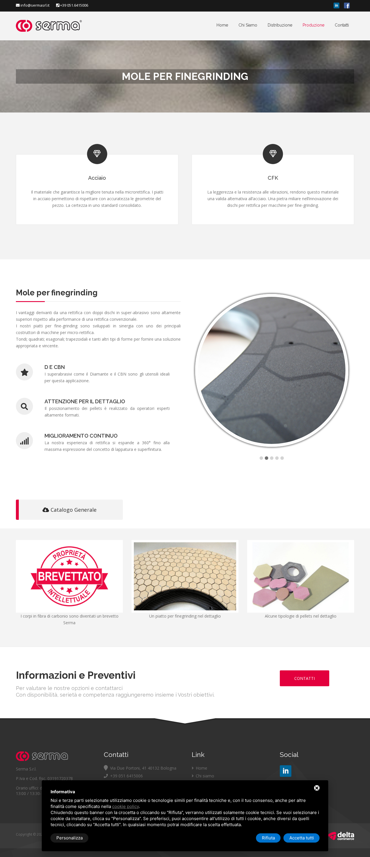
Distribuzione (280, 25)
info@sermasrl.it (35, 5)
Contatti (342, 25)
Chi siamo (204, 776)
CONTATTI (304, 678)
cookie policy (125, 806)
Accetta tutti (301, 838)
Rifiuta (268, 838)
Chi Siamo (247, 25)
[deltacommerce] (341, 838)
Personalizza (69, 838)
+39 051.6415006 (73, 5)
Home (222, 25)
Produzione (313, 25)
